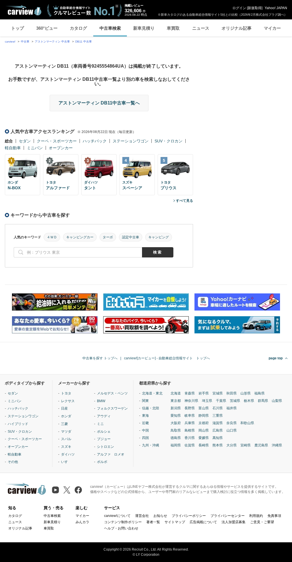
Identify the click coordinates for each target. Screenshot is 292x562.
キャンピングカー (80, 237)
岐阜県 (189, 416)
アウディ (104, 416)
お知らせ (160, 516)
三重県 (217, 416)
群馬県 (263, 401)
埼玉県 (207, 401)
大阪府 (176, 423)
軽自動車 (13, 148)
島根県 (189, 430)
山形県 (245, 393)
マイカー (272, 28)
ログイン (239, 8)
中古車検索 (110, 28)
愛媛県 (203, 438)
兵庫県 (189, 423)
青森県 (189, 393)
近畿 (145, 423)
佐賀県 (189, 445)
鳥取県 (176, 430)
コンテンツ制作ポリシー (123, 522)
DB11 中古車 (83, 41)
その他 (13, 462)
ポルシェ (104, 432)
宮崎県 (245, 445)
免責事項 (274, 516)
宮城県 (217, 393)
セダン (25, 141)
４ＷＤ (52, 237)
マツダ (66, 432)
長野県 (189, 408)
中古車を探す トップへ (99, 358)
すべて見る (184, 201)
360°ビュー (47, 28)
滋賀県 (217, 423)
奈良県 (231, 423)
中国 (145, 430)
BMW (101, 401)
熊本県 (217, 445)
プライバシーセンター (227, 516)
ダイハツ (68, 454)
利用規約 (256, 516)
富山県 (203, 408)
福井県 (231, 408)
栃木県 (249, 401)
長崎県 (203, 445)
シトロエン (105, 447)
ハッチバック (95, 141)
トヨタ (66, 393)
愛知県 (176, 416)
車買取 (173, 28)
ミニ (100, 424)
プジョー (104, 439)
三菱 (64, 424)
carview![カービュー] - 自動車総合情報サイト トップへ (167, 358)
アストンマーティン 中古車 (52, 41)
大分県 (231, 445)
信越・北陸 (150, 408)
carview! (10, 41)
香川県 (189, 438)
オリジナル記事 (237, 28)
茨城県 (235, 401)
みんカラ (82, 522)
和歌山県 (247, 423)
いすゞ (66, 462)
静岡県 (203, 416)
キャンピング (158, 237)
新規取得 (254, 8)
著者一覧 (153, 522)
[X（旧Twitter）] (67, 490)
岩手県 (203, 393)
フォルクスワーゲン (112, 408)
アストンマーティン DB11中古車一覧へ (99, 102)
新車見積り (144, 28)
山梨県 (277, 401)
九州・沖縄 (150, 445)
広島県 (217, 430)
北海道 (176, 393)
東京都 (176, 401)
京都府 (203, 423)
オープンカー (61, 148)
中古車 (25, 41)
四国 (145, 438)
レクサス (68, 401)
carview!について (117, 516)
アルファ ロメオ (110, 454)
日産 (64, 408)
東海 (145, 416)
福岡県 (176, 445)
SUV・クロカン (168, 141)
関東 (145, 401)
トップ (17, 28)
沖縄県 (277, 445)
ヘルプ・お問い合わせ (121, 528)
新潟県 (176, 408)
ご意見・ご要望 (262, 522)
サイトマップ (175, 522)
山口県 (231, 430)
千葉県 (221, 401)
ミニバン (35, 148)
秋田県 (231, 393)
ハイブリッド (18, 424)
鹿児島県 (261, 445)
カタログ (78, 28)
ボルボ (102, 462)
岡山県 (203, 430)
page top (276, 358)
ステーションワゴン (131, 141)
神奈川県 (191, 401)
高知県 (217, 438)
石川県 (217, 408)
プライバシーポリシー (189, 516)
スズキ (66, 447)
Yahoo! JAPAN (276, 8)
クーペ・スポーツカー (57, 141)
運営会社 (142, 516)
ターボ (108, 237)
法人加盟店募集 (234, 522)
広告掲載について (203, 522)
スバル (66, 439)
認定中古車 (130, 237)
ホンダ (66, 416)
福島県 (259, 393)
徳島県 (176, 438)
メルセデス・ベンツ (112, 393)
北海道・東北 (152, 393)
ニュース (200, 28)
